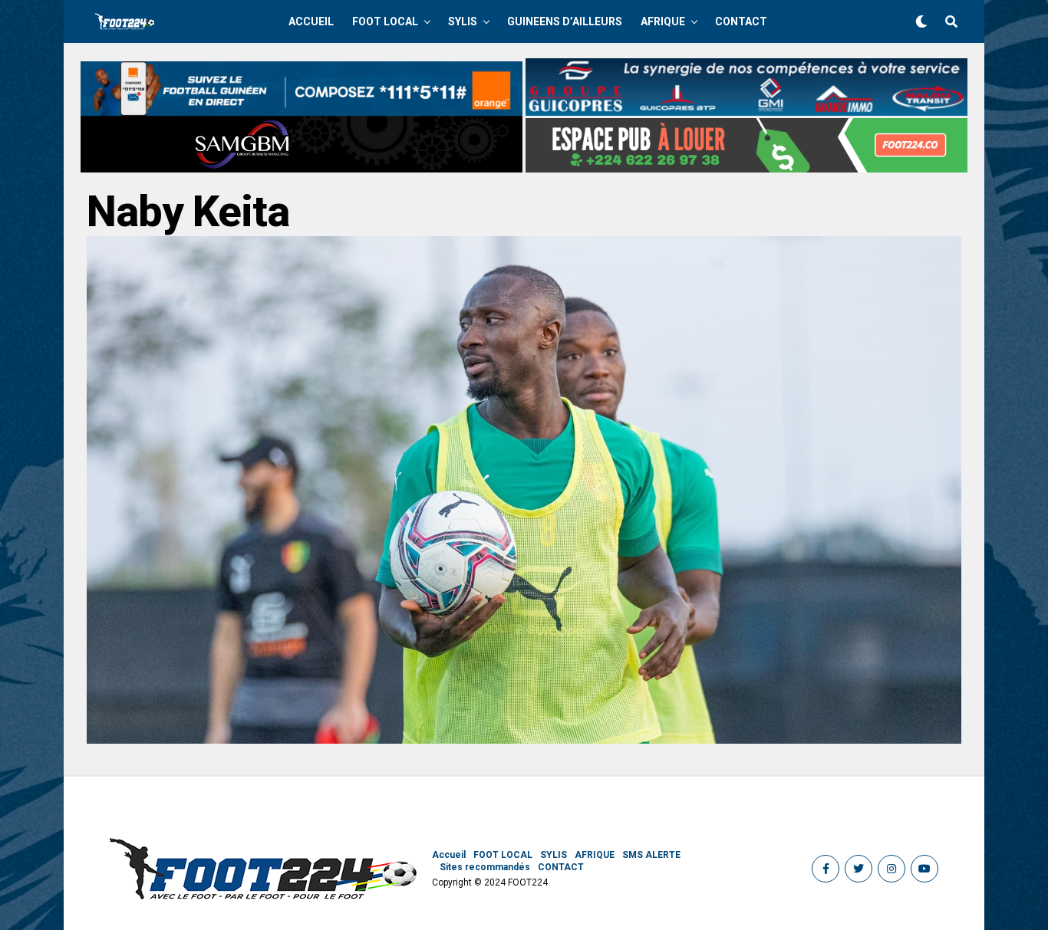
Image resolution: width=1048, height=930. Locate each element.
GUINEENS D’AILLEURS (564, 21)
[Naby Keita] (524, 739)
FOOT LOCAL (385, 21)
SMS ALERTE (651, 854)
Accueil (311, 21)
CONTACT (741, 21)
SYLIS (462, 21)
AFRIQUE (663, 21)
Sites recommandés (485, 867)
